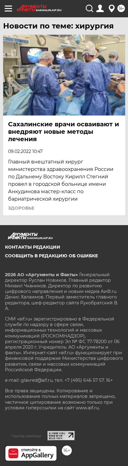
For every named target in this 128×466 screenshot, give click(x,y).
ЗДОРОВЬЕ (21, 208)
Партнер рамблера (26, 436)
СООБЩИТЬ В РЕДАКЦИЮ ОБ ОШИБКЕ (51, 256)
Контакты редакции (32, 247)
